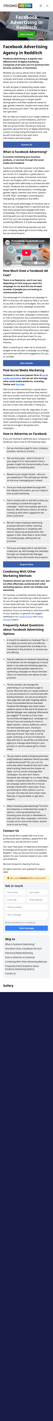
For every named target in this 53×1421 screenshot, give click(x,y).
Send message (26, 928)
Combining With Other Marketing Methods (26, 961)
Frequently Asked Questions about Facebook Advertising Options (22, 967)
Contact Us (26, 144)
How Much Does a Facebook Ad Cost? (23, 948)
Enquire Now (26, 564)
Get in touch (26, 34)
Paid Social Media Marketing (19, 952)
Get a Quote (26, 363)
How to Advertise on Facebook (20, 957)
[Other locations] (40, 5)
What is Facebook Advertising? (20, 944)
